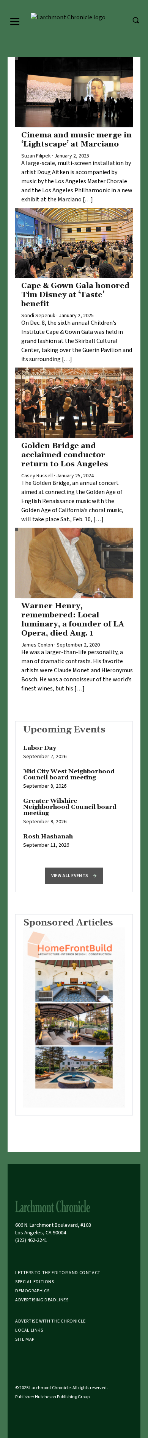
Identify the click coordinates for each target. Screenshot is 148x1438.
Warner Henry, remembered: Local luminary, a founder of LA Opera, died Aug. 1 (72, 619)
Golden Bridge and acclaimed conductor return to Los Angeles (64, 455)
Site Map (25, 1339)
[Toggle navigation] (15, 22)
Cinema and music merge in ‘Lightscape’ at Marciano (76, 139)
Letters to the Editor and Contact (58, 1273)
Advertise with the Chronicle (50, 1321)
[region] (74, 800)
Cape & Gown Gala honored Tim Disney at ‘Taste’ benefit (75, 295)
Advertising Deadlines (42, 1300)
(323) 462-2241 (31, 1240)
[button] (74, 876)
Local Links (29, 1330)
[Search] (135, 20)
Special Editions (34, 1282)
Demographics (32, 1291)
